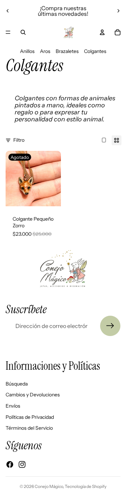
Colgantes (95, 51)
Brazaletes (67, 51)
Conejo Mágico (49, 486)
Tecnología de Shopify (85, 486)
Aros (45, 51)
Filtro (18, 140)
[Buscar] (23, 32)
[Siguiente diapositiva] (118, 11)
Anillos (27, 51)
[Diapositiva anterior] (7, 11)
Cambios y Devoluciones (33, 395)
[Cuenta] (102, 32)
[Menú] (8, 32)
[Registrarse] (110, 326)
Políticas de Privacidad (30, 417)
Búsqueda (17, 384)
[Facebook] (10, 464)
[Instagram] (22, 464)
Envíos (13, 406)
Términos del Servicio (29, 428)
